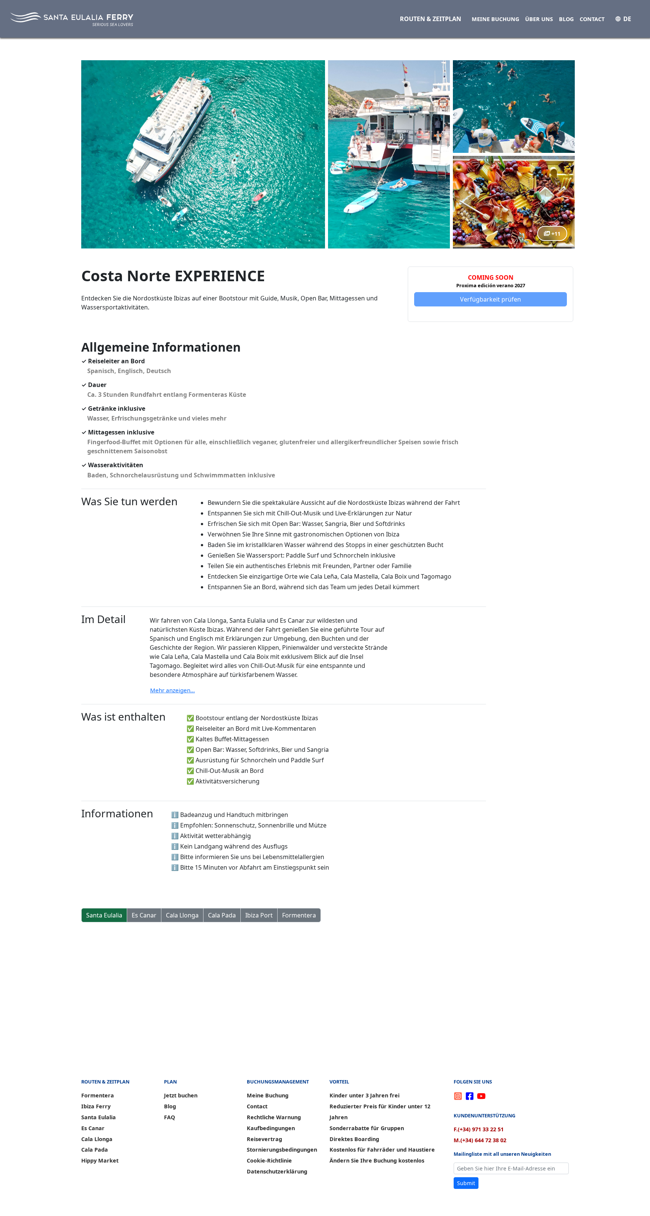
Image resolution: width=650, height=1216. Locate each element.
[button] (203, 154)
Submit (466, 1183)
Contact (592, 19)
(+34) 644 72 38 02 (480, 1140)
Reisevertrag (264, 1139)
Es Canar (144, 915)
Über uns (539, 19)
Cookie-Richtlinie (269, 1160)
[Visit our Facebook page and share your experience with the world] (471, 1095)
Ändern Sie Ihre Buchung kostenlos (377, 1160)
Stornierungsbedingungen (282, 1149)
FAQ (169, 1117)
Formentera (299, 915)
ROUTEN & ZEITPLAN (430, 19)
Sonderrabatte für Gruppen (367, 1128)
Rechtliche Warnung (274, 1117)
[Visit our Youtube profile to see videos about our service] (481, 1095)
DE (627, 19)
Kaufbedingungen (271, 1128)
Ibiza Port (259, 915)
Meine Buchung (495, 19)
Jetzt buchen (180, 1095)
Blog (566, 19)
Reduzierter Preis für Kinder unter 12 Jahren (380, 1112)
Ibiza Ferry (96, 1106)
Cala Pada (222, 915)
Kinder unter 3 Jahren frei (364, 1095)
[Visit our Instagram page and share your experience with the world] (459, 1095)
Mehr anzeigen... (172, 690)
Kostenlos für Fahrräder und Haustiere (382, 1149)
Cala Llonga (182, 915)
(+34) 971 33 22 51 (479, 1129)
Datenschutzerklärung (277, 1171)
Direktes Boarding (354, 1139)
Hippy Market (99, 1160)
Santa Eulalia (104, 915)
